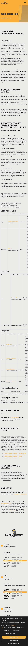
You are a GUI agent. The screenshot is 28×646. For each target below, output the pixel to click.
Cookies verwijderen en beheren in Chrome (13, 456)
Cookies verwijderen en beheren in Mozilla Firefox (14, 455)
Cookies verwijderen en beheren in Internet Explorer (15, 453)
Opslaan (17, 207)
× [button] (26, 618)
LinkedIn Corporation (13, 221)
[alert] (14, 631)
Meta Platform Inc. (10, 369)
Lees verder (13, 625)
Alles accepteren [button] (14, 637)
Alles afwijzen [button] (14, 640)
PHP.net (10, 248)
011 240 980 (7, 552)
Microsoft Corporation (11, 358)
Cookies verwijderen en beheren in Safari (12, 458)
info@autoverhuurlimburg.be (20, 494)
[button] (14, 643)
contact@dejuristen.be (11, 510)
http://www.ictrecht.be (6, 503)
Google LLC (14, 297)
